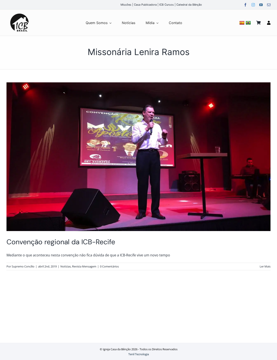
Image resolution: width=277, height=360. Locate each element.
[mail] (269, 5)
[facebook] (245, 5)
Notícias (65, 266)
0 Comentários (109, 266)
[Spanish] (242, 22)
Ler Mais (265, 266)
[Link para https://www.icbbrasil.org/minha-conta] (269, 23)
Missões (126, 4)
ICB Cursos (166, 4)
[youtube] (261, 5)
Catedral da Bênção (189, 4)
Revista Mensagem (84, 266)
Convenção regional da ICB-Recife (60, 241)
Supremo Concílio (23, 266)
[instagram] (253, 5)
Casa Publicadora (145, 4)
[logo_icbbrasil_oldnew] (19, 13)
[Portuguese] (249, 22)
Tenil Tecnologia (138, 354)
